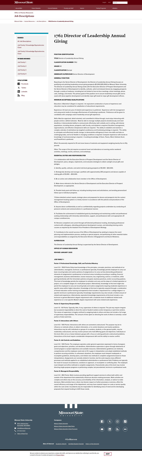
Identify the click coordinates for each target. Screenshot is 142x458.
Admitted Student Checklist (76, 444)
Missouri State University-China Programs (65, 429)
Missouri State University (61, 423)
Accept (108, 454)
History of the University (92, 444)
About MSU (19, 8)
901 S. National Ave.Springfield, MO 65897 (23, 424)
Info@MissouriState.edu (23, 428)
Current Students (52, 8)
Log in (104, 2)
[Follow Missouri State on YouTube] (102, 429)
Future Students (36, 8)
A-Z (109, 2)
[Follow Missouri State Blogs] (117, 429)
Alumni (82, 8)
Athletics (114, 8)
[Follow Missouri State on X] (109, 421)
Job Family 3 (22, 70)
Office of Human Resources (23, 13)
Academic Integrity (61, 444)
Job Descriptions (24, 16)
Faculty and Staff (68, 8)
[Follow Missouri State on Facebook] (102, 421)
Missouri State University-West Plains (64, 426)
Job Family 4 (22, 74)
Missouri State (18, 21)
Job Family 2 (22, 66)
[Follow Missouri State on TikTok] (125, 421)
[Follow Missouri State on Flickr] (125, 429)
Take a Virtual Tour (22, 434)
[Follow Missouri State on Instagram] (117, 421)
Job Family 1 (22, 62)
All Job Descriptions (24, 41)
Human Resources (29, 21)
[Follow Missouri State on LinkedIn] (109, 429)
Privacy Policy (60, 455)
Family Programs (101, 8)
